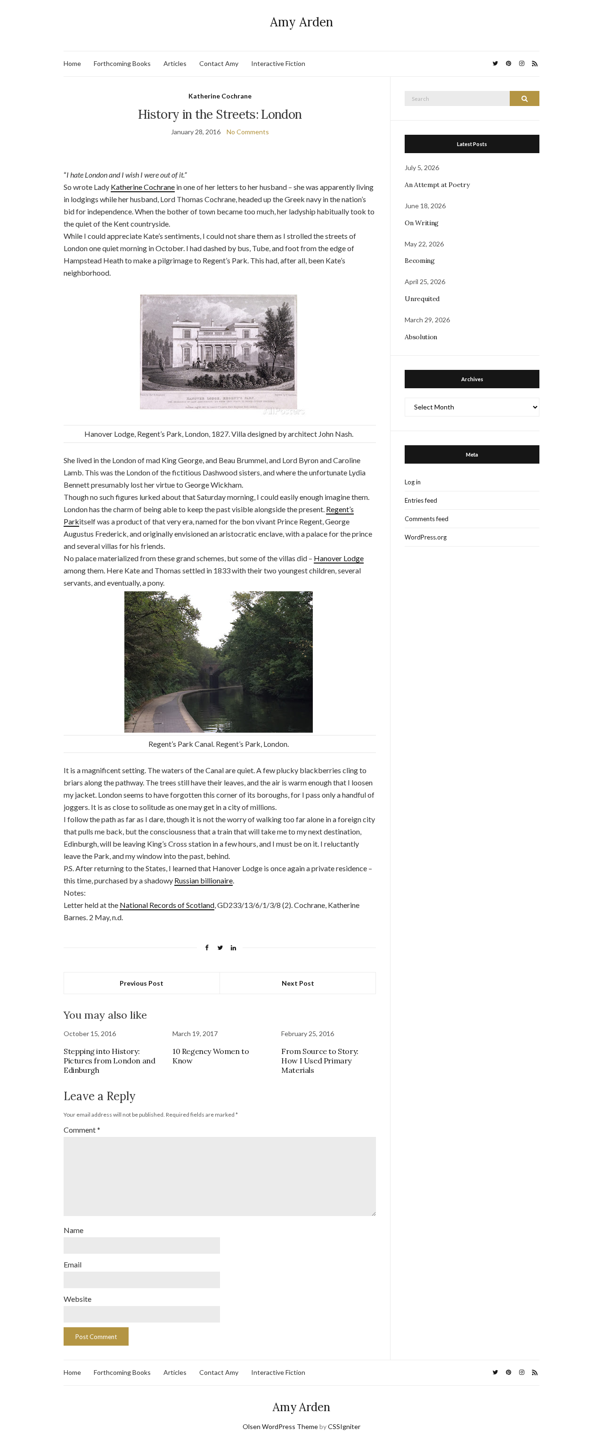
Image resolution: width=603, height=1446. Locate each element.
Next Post (298, 983)
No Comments (248, 132)
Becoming (419, 260)
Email (72, 1264)
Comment (82, 1129)
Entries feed (421, 500)
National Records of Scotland (167, 904)
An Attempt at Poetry (437, 184)
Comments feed (426, 519)
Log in (413, 482)
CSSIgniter (344, 1426)
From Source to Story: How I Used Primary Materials (320, 1060)
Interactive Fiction (278, 63)
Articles (175, 63)
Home (72, 63)
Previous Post (141, 983)
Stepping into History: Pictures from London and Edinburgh (109, 1060)
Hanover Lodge (339, 558)
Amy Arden (301, 22)
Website (77, 1298)
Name (73, 1229)
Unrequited (422, 298)
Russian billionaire (203, 880)
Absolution (421, 337)
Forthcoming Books (122, 63)
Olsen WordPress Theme (280, 1426)
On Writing (422, 223)
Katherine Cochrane (220, 96)
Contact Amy (218, 63)
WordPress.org (426, 537)
